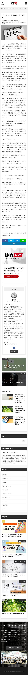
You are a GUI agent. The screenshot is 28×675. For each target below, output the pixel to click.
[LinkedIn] (14, 243)
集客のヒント (6, 482)
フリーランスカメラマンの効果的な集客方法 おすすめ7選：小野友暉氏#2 (14, 555)
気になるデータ (6, 497)
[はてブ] (17, 240)
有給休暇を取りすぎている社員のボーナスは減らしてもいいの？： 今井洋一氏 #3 (13, 575)
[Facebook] (5, 240)
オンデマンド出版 (6, 478)
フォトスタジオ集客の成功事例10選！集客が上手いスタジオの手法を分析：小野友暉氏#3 (13, 535)
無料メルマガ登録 (11, 276)
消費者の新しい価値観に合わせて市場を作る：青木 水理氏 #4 (20, 422)
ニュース (5, 501)
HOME (3, 8)
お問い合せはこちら (14, 647)
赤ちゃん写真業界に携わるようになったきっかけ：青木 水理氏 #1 (20, 399)
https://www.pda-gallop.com (10, 344)
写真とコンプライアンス (8, 493)
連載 (4, 509)
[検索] (23, 441)
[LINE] (23, 240)
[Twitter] (11, 240)
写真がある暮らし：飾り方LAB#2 (10, 595)
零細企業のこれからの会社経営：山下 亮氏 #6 (20, 410)
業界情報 (5, 474)
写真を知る (5, 505)
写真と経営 (10, 8)
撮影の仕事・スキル (7, 486)
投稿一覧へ (13, 351)
